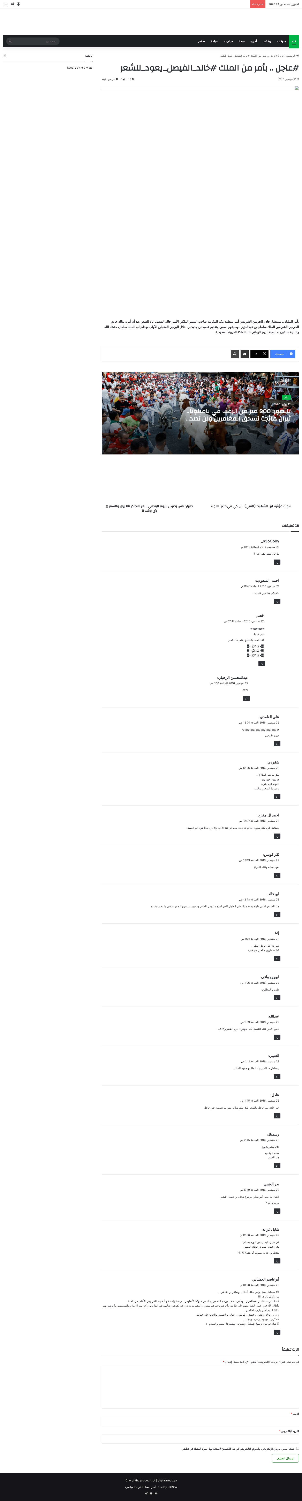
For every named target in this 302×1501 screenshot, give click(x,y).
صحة (242, 41)
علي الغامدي (269, 717)
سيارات (228, 41)
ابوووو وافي (270, 977)
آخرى (253, 41)
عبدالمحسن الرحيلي (233, 677)
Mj (277, 933)
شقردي (273, 762)
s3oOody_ (270, 541)
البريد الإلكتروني (289, 1431)
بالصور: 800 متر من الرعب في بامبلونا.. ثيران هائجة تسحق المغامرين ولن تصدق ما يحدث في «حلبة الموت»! (238, 418)
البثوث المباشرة (134, 1487)
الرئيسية (291, 55)
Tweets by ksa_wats (79, 67)
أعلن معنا (150, 1487)
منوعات (281, 41)
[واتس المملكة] (268, 22)
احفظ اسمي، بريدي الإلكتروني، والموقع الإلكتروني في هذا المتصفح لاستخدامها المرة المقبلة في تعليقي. (238, 1448)
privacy (162, 1487)
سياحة (214, 41)
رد (277, 562)
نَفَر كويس (271, 854)
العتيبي (274, 1055)
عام (294, 41)
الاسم (294, 1413)
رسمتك (273, 1134)
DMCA (173, 1487)
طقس (201, 41)
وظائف (267, 41)
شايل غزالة (270, 1229)
